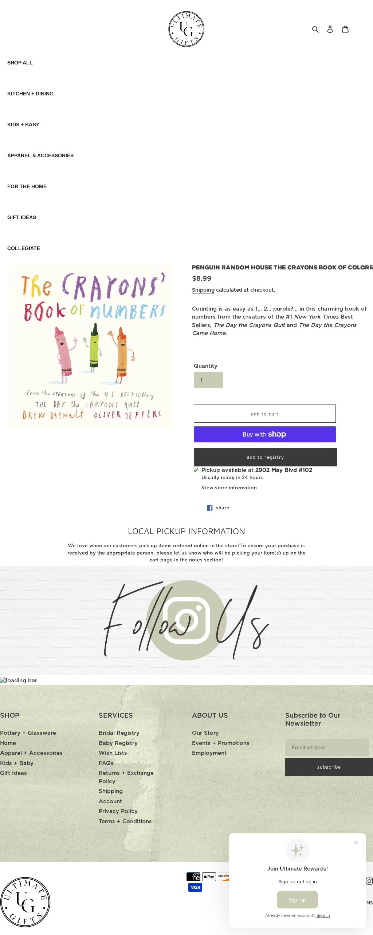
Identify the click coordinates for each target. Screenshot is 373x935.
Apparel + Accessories (31, 753)
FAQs (106, 763)
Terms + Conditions (125, 821)
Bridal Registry (119, 733)
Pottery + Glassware (28, 733)
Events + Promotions (221, 743)
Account (110, 801)
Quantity (205, 366)
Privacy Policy (118, 811)
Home (8, 743)
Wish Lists (113, 753)
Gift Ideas (13, 773)
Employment (209, 753)
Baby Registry (118, 743)
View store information (229, 488)
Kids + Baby (17, 763)
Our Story (205, 733)
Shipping (203, 290)
